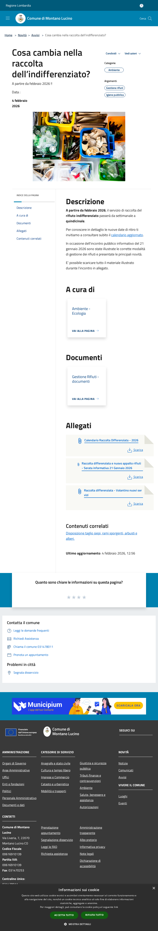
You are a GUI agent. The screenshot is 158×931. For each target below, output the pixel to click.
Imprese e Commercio (55, 777)
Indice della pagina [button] (28, 195)
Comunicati (125, 770)
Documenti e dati (13, 805)
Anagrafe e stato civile (55, 763)
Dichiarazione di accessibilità (90, 863)
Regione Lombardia (18, 5)
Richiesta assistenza (54, 853)
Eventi (122, 803)
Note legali (87, 853)
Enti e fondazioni (13, 784)
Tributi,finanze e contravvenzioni (90, 778)
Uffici (5, 777)
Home (8, 35)
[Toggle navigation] (7, 18)
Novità (22, 35)
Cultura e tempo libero (55, 770)
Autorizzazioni (89, 807)
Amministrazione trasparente (91, 830)
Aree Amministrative (16, 770)
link (116, 907)
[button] (79, 924)
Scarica (138, 449)
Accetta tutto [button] (64, 915)
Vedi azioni (131, 53)
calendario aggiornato (127, 235)
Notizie (123, 763)
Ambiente (86, 787)
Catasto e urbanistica (55, 784)
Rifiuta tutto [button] (94, 915)
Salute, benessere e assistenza (92, 797)
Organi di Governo (14, 763)
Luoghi (122, 796)
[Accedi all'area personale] (141, 5)
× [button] (153, 888)
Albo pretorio (88, 839)
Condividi (111, 53)
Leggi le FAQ (49, 846)
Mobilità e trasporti (53, 791)
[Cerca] (150, 18)
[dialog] (79, 907)
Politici (6, 791)
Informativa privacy (92, 846)
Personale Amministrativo (19, 798)
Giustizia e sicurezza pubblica (93, 766)
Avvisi (35, 35)
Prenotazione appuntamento (50, 830)
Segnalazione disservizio (57, 839)
